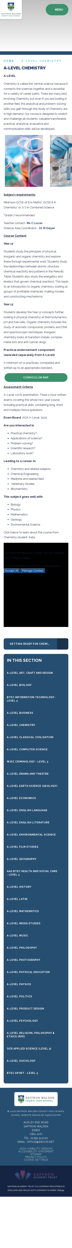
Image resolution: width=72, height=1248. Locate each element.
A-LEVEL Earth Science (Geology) (32, 786)
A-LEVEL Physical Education (28, 972)
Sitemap (36, 1154)
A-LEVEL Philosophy (22, 947)
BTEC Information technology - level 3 (31, 699)
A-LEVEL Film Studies (22, 846)
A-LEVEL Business (20, 713)
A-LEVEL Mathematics (23, 911)
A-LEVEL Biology (19, 685)
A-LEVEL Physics (19, 984)
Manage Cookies (33, 570)
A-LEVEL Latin (17, 899)
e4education (53, 1115)
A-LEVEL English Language (27, 810)
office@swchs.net (41, 1141)
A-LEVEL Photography (23, 960)
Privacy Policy (36, 1157)
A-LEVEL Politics (19, 996)
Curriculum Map (36, 377)
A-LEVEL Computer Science (27, 749)
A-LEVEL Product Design (25, 1008)
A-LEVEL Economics (21, 798)
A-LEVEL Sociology (21, 1060)
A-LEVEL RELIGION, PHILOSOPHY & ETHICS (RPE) (31, 1035)
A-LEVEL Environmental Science (31, 834)
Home (9, 60)
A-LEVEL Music (17, 935)
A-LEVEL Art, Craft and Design (30, 672)
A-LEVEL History (19, 886)
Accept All (12, 570)
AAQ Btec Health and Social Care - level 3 (32, 873)
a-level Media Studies (24, 923)
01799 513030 (39, 1138)
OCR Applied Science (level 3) (29, 1048)
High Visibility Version (36, 1148)
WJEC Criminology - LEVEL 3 (27, 761)
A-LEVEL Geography (22, 859)
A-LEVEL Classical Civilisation (30, 737)
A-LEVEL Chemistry (41, 60)
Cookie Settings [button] (36, 1159)
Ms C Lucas (34, 223)
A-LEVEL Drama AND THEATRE (28, 773)
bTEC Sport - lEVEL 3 (22, 1073)
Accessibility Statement (36, 1151)
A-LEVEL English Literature (28, 822)
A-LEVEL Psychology (22, 1020)
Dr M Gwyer (47, 228)
